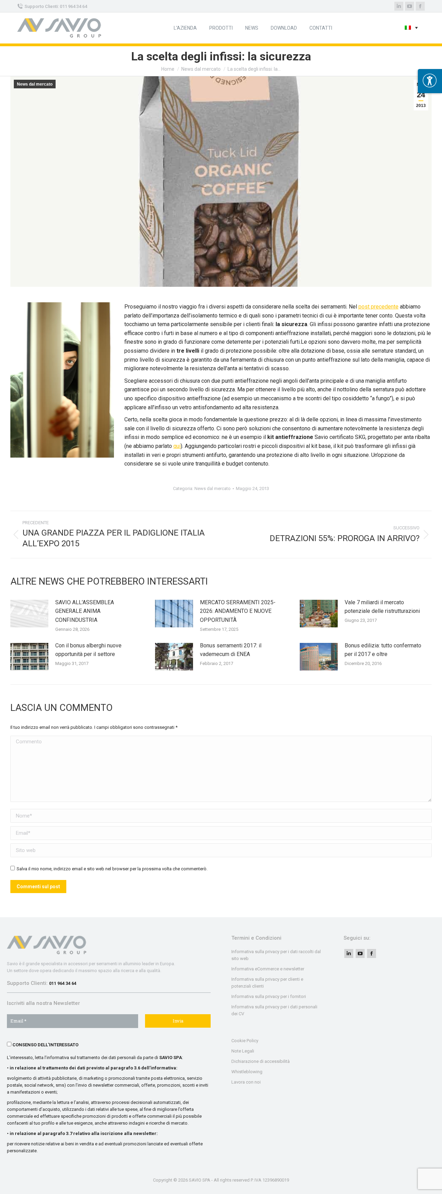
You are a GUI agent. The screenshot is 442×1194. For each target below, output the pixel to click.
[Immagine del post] (29, 613)
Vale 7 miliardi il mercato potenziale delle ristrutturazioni (382, 607)
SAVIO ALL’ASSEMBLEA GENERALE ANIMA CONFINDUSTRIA (84, 611)
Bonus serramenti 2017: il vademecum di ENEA (230, 650)
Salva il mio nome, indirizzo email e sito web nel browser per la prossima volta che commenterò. (112, 868)
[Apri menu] (430, 81)
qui (177, 446)
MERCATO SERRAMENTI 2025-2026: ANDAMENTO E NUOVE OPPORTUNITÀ (238, 611)
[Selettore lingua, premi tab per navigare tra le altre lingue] (411, 28)
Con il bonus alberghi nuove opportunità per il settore (88, 650)
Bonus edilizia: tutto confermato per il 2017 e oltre (383, 650)
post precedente (378, 306)
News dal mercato (34, 84)
